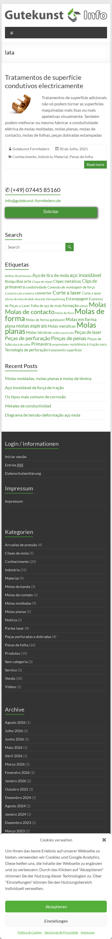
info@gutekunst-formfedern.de (33, 200)
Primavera (41, 344)
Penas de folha (81, 156)
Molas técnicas (39, 332)
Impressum (88, 932)
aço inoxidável (85, 275)
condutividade (36, 287)
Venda (10, 678)
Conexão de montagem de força (71, 287)
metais (83, 306)
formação (71, 305)
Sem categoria (16, 661)
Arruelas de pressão (21, 545)
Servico (11, 670)
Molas (97, 304)
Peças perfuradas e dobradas (28, 636)
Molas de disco (64, 313)
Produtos (12, 653)
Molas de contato (19, 595)
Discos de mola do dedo (19, 299)
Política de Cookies (30, 932)
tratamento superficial (65, 350)
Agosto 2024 (15, 806)
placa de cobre (21, 344)
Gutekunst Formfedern (31, 149)
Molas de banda (17, 586)
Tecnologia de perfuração (26, 349)
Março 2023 (15, 831)
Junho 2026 (14, 739)
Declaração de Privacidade (61, 932)
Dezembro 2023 (18, 822)
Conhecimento (24, 156)
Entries (14, 465)
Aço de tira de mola (50, 275)
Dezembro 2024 (18, 797)
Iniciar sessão (16, 456)
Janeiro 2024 (15, 814)
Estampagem (77, 298)
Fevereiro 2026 (17, 772)
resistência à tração (84, 344)
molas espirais (31, 326)
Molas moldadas (18, 603)
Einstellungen (56, 921)
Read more (95, 164)
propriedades (60, 344)
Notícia (11, 620)
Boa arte (23, 281)
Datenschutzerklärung (23, 473)
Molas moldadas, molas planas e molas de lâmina (48, 378)
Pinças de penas (68, 338)
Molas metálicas (62, 326)
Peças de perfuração (27, 338)
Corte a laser (67, 292)
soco (103, 344)
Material (61, 156)
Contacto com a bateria (19, 293)
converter (43, 293)
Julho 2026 (14, 731)
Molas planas (15, 611)
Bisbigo (10, 281)
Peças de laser (88, 332)
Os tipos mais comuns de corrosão (35, 396)
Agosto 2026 (15, 722)
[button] (104, 839)
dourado (40, 299)
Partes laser (14, 628)
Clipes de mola (17, 553)
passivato (67, 332)
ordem (57, 332)
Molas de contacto (29, 311)
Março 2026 (15, 764)
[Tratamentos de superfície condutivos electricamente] (21, 96)
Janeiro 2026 (15, 781)
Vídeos (10, 686)
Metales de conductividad (28, 405)
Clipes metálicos (67, 281)
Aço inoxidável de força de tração (34, 387)
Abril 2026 (13, 756)
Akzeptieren (56, 906)
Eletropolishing (55, 299)
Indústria (45, 156)
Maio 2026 (13, 747)
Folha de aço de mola (46, 306)
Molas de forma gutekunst (45, 320)
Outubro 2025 (16, 789)
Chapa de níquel (42, 281)
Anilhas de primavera (18, 276)
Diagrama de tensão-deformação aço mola (42, 414)
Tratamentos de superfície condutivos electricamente (44, 81)
